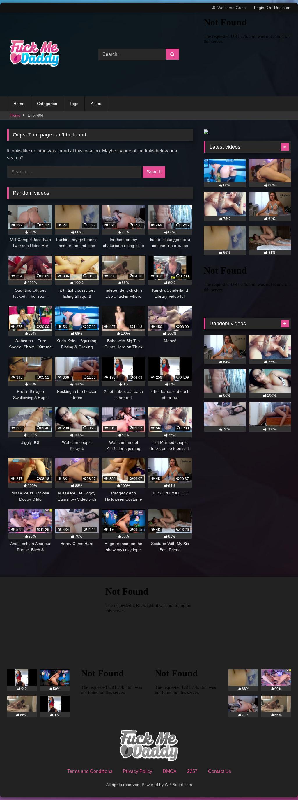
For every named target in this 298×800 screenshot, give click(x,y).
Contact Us (219, 771)
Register (282, 7)
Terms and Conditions (89, 771)
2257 (192, 771)
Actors (96, 103)
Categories (47, 103)
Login (259, 7)
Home (18, 103)
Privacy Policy (137, 771)
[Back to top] (280, 782)
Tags (74, 103)
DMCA (170, 771)
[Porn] (46, 54)
